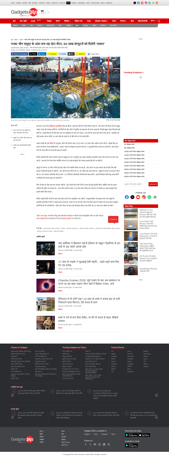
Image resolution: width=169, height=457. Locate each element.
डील (132, 21)
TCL (145, 361)
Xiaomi (145, 366)
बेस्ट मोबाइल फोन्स (129, 148)
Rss (108, 444)
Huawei (114, 364)
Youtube (94, 444)
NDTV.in (65, 445)
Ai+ (112, 351)
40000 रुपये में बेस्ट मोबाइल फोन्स (134, 176)
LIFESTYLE (55, 3)
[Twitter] (132, 197)
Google (114, 356)
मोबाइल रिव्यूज (129, 206)
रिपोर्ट (51, 143)
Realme (130, 371)
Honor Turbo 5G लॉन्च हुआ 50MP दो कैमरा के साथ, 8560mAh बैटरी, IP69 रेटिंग (69, 392)
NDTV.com (66, 442)
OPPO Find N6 (16, 359)
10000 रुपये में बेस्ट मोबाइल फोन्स (134, 151)
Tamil (113, 434)
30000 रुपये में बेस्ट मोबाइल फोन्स (134, 169)
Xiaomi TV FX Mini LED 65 (95, 359)
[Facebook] (127, 197)
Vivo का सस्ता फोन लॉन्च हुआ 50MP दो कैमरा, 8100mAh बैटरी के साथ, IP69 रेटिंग (32, 392)
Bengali (104, 434)
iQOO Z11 (66, 354)
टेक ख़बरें (23, 21)
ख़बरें (21, 40)
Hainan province (72, 228)
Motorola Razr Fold (18, 354)
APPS (88, 3)
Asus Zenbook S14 (18, 366)
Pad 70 (87, 351)
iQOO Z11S (66, 361)
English (87, 434)
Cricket (42, 3)
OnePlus (130, 364)
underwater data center (51, 228)
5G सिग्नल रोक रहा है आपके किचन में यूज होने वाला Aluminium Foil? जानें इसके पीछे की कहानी (143, 415)
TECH (68, 3)
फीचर (58, 21)
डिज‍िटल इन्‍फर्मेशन (56, 126)
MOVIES (34, 3)
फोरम (114, 21)
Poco (129, 369)
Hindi (96, 434)
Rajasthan (95, 3)
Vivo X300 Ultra (16, 364)
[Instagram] (144, 197)
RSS (41, 431)
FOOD (48, 3)
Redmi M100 (67, 356)
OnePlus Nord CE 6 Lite (43, 359)
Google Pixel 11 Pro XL (70, 369)
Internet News (58, 231)
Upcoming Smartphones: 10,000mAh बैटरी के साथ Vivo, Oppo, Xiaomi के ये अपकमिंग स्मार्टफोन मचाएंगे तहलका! (105, 394)
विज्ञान (77, 25)
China (63, 228)
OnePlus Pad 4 (40, 361)
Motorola (130, 356)
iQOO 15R (15, 378)
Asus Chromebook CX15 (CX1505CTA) (71, 375)
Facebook (85, 444)
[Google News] (155, 197)
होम (14, 21)
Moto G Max (66, 366)
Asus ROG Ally (90, 366)
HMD (113, 359)
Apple (113, 354)
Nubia (129, 361)
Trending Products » (134, 72)
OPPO (129, 366)
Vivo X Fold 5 (40, 351)
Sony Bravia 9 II (91, 361)
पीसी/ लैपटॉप (50, 25)
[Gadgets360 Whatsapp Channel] (149, 197)
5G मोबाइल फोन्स (129, 144)
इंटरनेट (86, 25)
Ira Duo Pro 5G (67, 378)
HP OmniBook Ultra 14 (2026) (46, 369)
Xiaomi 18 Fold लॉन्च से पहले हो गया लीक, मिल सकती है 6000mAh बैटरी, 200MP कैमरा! (31, 415)
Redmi (145, 351)
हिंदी (30, 3)
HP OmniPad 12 (41, 356)
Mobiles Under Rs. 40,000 (20, 361)
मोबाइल (15, 25)
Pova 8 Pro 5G (67, 364)
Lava (129, 351)
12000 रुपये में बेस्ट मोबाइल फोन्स (134, 155)
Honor (113, 361)
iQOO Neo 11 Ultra (69, 359)
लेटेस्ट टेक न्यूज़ (41, 215)
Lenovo (130, 354)
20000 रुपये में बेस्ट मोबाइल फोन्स (134, 162)
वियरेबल (103, 25)
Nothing (130, 359)
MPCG (103, 3)
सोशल (94, 25)
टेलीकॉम (68, 25)
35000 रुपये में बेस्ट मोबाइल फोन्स (134, 173)
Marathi (109, 3)
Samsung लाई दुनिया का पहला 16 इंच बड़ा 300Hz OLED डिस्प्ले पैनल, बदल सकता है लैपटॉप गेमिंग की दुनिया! (69, 415)
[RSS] (157, 3)
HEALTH (62, 3)
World (18, 3)
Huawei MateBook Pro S (71, 371)
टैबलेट (24, 25)
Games (74, 3)
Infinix (113, 366)
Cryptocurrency (40, 366)
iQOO (113, 369)
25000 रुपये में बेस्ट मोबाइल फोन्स (134, 166)
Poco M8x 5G (67, 351)
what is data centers (86, 228)
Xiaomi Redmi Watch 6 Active (95, 354)
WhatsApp (104, 444)
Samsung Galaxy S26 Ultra (21, 351)
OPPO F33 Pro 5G (42, 364)
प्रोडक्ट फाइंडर (100, 21)
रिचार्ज (122, 21)
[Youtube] (138, 197)
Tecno (145, 364)
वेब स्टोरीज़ (113, 25)
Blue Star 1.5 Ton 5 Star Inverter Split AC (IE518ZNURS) (94, 371)
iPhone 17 (38, 371)
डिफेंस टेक (79, 21)
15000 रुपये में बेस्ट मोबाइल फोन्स (134, 159)
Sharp (145, 356)
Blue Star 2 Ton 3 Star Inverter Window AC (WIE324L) (93, 377)
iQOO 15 (14, 369)
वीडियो (66, 21)
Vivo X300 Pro (16, 371)
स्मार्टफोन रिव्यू (52, 215)
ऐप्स (31, 25)
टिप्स (60, 25)
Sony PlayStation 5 (42, 354)
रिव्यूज (49, 21)
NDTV (13, 3)
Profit (25, 3)
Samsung (146, 354)
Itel (112, 371)
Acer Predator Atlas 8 (93, 364)
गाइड (89, 21)
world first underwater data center (107, 228)
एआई (36, 20)
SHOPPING (81, 3)
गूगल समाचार (67, 218)
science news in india (44, 231)
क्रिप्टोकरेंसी (142, 21)
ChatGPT (14, 356)
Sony (145, 359)
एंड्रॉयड (42, 218)
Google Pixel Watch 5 (93, 356)
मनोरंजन (39, 25)
